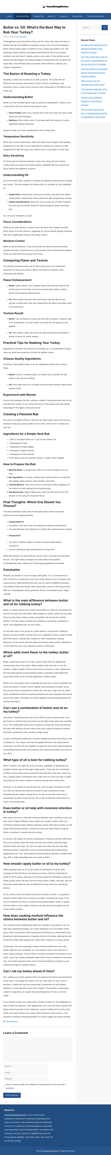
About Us (51, 16)
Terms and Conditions (95, 16)
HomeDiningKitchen (50, 1151)
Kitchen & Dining (22, 16)
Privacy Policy (77, 16)
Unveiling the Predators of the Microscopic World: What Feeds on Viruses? (94, 49)
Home (9, 16)
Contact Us (63, 16)
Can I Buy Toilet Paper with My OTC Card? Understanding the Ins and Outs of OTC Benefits (94, 60)
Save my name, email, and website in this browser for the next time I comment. (36, 1086)
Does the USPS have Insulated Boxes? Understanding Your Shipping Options (94, 72)
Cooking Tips (38, 16)
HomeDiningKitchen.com (15, 1115)
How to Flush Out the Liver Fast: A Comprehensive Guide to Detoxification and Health (94, 113)
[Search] (105, 27)
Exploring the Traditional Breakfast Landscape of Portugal (91, 101)
